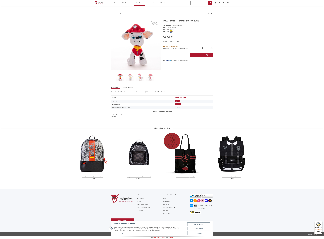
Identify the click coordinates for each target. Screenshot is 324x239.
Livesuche (166, 204)
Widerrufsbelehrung (169, 207)
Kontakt (165, 210)
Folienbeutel (177, 104)
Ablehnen (199, 233)
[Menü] (321, 222)
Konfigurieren (199, 228)
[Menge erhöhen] (185, 55)
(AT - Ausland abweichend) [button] (181, 48)
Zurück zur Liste (116, 13)
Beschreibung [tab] (115, 87)
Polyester (177, 100)
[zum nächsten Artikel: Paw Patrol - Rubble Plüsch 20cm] (211, 13)
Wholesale (140, 210)
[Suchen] (210, 3)
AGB (164, 198)
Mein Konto (140, 198)
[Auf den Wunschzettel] (157, 23)
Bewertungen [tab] (128, 87)
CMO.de (171, 237)
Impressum (117, 234)
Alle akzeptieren (198, 224)
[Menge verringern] (165, 55)
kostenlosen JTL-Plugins (159, 237)
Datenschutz (125, 234)
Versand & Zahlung (142, 204)
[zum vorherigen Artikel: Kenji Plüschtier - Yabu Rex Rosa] (208, 13)
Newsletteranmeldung (143, 207)
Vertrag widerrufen (122, 220)
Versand (177, 41)
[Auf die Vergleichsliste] (153, 23)
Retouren (139, 201)
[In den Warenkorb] (112, 19)
